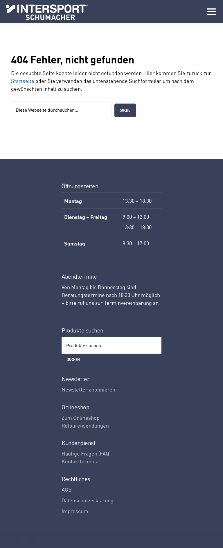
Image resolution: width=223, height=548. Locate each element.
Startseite (22, 80)
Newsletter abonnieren (88, 389)
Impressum (75, 511)
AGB (67, 489)
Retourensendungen (85, 425)
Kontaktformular (81, 461)
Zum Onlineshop (81, 417)
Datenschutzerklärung (88, 500)
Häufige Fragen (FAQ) (86, 453)
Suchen (73, 359)
